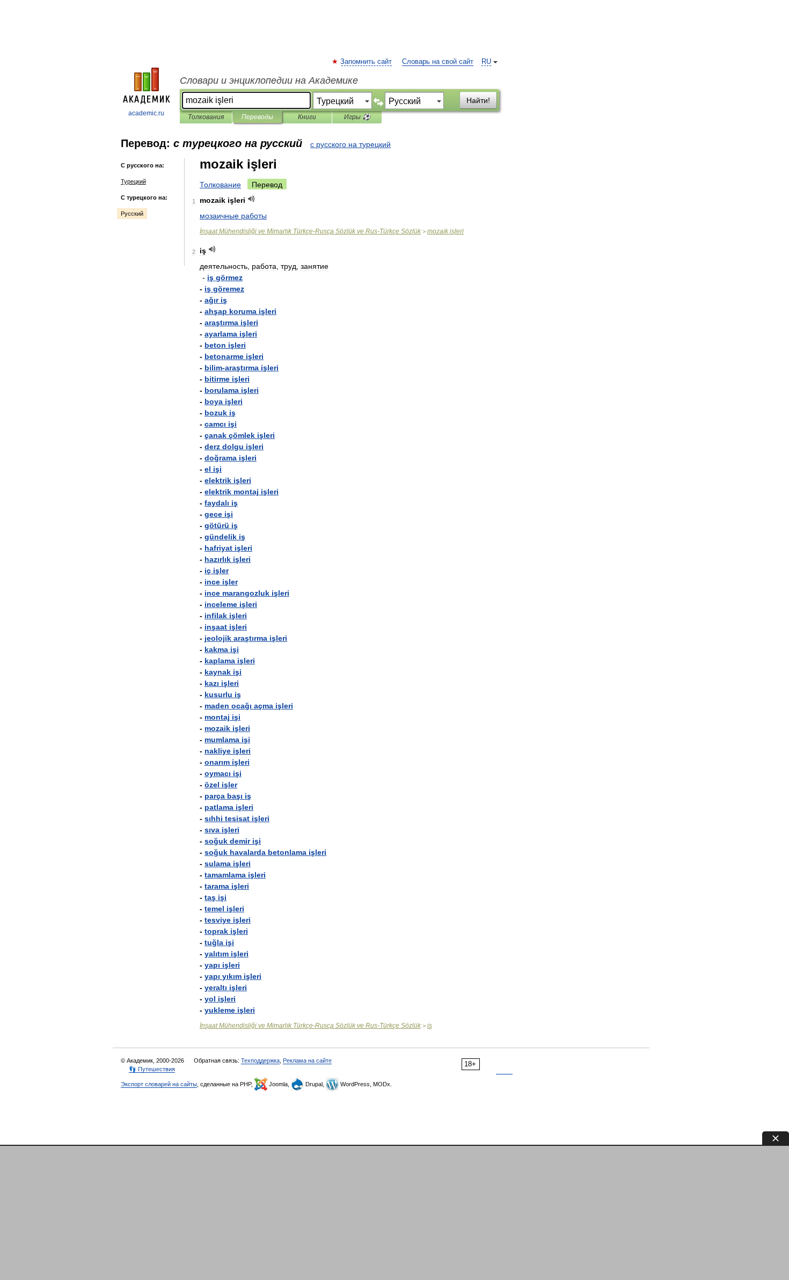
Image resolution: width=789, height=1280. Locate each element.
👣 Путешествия (152, 1069)
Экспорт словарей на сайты (159, 1084)
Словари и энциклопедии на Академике (269, 80)
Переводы (257, 117)
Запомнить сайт (366, 61)
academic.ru (146, 113)
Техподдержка (260, 1060)
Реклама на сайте (307, 1060)
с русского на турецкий (350, 144)
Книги (307, 117)
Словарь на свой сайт (437, 61)
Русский (132, 213)
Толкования (206, 117)
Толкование (220, 184)
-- (310, 231)
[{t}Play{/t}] (251, 199)
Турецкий (133, 181)
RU (486, 61)
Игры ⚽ (357, 117)
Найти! (478, 100)
